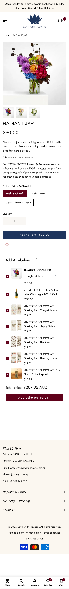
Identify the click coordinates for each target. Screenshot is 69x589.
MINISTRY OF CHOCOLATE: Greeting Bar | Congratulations (40, 308)
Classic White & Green (18, 202)
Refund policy (16, 532)
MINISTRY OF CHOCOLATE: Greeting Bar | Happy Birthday (40, 324)
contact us (45, 177)
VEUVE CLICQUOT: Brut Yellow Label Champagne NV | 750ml (41, 292)
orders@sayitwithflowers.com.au (27, 468)
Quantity (7, 213)
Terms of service (51, 532)
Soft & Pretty (38, 193)
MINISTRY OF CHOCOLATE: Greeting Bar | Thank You (39, 340)
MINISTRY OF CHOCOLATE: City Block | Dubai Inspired (42, 372)
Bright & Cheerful (15, 193)
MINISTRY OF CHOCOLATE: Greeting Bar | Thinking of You (40, 356)
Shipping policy (34, 538)
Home (6, 35)
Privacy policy (33, 532)
